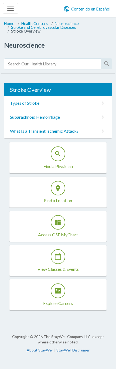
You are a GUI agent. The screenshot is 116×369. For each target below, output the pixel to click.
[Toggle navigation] (10, 8)
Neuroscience (67, 23)
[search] (53, 64)
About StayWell (40, 350)
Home (9, 23)
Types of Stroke (24, 103)
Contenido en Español (90, 8)
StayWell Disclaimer (73, 350)
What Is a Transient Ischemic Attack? (44, 130)
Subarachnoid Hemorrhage (35, 117)
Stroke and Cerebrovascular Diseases (43, 27)
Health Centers (34, 23)
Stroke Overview (25, 31)
